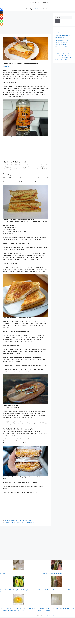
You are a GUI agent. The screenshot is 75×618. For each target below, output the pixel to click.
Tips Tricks (46, 9)
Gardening (29, 9)
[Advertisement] (25, 23)
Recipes (37, 9)
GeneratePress (50, 615)
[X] (1, 12)
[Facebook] (1, 9)
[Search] (57, 21)
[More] (1, 24)
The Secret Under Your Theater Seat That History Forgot (18, 520)
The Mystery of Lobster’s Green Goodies (50, 573)
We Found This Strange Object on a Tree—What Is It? (63, 48)
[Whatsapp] (1, 21)
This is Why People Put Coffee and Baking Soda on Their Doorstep (20, 522)
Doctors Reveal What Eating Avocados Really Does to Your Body (62, 42)
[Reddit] (1, 15)
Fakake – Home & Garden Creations (37, 2)
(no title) (57, 33)
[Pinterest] (1, 18)
